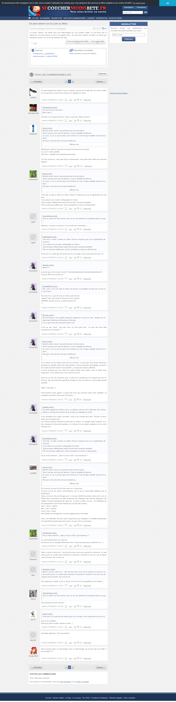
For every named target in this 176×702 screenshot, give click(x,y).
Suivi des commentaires (75, 18)
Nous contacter (129, 698)
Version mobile (58, 698)
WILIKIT (33, 640)
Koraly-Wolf (33, 656)
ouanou (45, 265)
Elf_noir (45, 315)
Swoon (33, 599)
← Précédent (37, 81)
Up (75, 100)
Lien (70, 100)
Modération (101, 18)
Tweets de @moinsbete (119, 93)
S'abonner (102, 74)
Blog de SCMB (115, 18)
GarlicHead (33, 179)
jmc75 (33, 620)
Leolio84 (33, 473)
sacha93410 (47, 286)
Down (78, 100)
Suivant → (101, 81)
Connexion (141, 7)
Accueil (48, 698)
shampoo (33, 559)
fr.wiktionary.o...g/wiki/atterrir (44, 54)
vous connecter (65, 682)
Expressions (62, 28)
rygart (33, 222)
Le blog (68, 698)
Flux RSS (85, 698)
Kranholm (41, 28)
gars (33, 575)
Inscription (128, 7)
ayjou (45, 128)
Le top (35, 18)
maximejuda (47, 107)
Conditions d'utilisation (99, 698)
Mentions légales (115, 698)
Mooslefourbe (33, 113)
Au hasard (45, 18)
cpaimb (33, 97)
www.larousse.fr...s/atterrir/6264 (45, 56)
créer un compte (82, 682)
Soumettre (56, 18)
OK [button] (167, 3)
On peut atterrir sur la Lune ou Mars (48, 23)
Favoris (90, 18)
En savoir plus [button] (139, 3)
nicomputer (33, 271)
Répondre (87, 100)
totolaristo (33, 134)
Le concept (76, 698)
